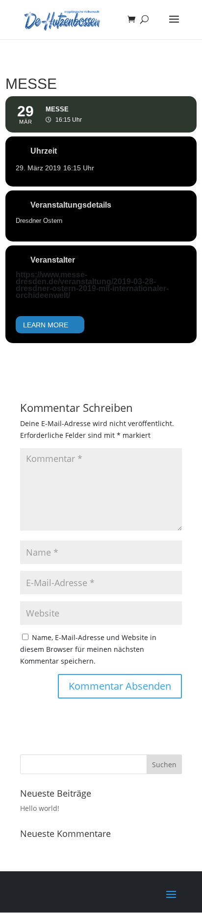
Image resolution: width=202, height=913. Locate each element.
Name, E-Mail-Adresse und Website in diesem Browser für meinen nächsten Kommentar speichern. (88, 649)
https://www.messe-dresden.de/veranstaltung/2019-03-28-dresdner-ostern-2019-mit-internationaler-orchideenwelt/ (92, 284)
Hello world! (39, 808)
